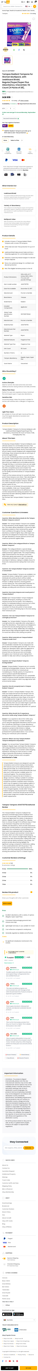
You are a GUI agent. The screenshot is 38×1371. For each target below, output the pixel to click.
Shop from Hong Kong (22, 1341)
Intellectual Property (8, 1174)
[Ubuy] (7, 2)
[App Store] (7, 1315)
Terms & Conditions (9, 1354)
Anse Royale (6, 1293)
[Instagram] (7, 1361)
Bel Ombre (5, 1287)
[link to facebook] (19, 50)
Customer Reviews (8, 1209)
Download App (7, 1203)
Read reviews (8, 963)
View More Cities (7, 1302)
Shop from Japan (9, 1341)
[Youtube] (11, 1361)
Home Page (5, 10)
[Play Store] (18, 1315)
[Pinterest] (18, 1361)
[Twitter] (14, 1361)
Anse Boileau (6, 1284)
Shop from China (21, 1343)
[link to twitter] (24, 50)
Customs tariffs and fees (10, 1183)
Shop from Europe (22, 1346)
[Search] (34, 6)
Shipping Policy (7, 1186)
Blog (3, 1224)
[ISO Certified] (20, 1330)
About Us (5, 1165)
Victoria (4, 1278)
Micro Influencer (7, 1189)
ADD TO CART (10, 1368)
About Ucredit (6, 1218)
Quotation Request (8, 1171)
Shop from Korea (8, 1343)
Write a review (7, 903)
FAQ (3, 1215)
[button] (23, 2)
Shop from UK (19, 1338)
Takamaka (5, 1290)
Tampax (5, 13)
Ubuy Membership (8, 1192)
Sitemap (5, 1177)
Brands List (5, 1206)
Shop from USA (8, 1338)
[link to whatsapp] (14, 50)
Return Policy (6, 1212)
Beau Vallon (6, 1281)
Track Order (6, 1180)
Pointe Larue (6, 1299)
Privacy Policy (22, 1354)
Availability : (6, 104)
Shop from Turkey (9, 1346)
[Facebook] (3, 1361)
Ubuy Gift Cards (7, 1221)
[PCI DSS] (6, 1329)
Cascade (5, 1296)
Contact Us (6, 1168)
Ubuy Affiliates (7, 1227)
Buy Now (25, 170)
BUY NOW (28, 1368)
